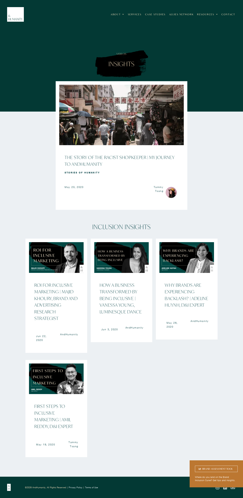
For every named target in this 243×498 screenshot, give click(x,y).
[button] (216, 469)
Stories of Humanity (82, 172)
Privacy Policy (75, 487)
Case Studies (155, 14)
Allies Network (181, 14)
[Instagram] (217, 487)
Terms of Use (91, 487)
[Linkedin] (225, 487)
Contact (228, 14)
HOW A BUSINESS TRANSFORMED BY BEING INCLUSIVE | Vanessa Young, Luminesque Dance (121, 298)
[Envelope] (233, 487)
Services (135, 14)
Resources (205, 14)
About (116, 14)
